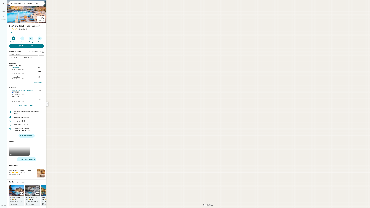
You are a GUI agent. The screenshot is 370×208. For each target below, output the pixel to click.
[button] (26, 68)
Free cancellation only (35, 51)
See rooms (16, 97)
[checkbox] (43, 52)
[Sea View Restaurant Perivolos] (26, 173)
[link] (16, 195)
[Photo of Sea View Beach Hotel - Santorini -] (26, 11)
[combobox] (22, 3)
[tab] (13, 32)
